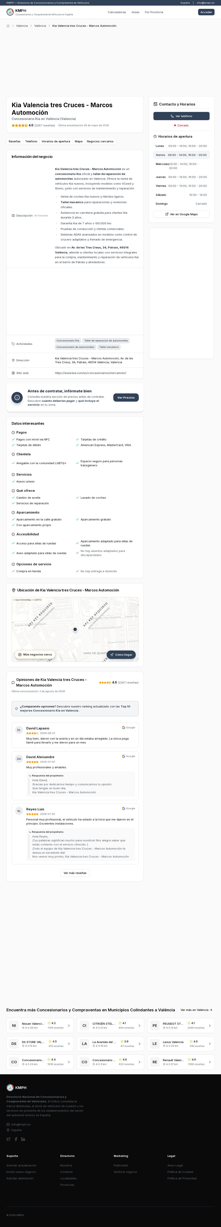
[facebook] (16, 1139)
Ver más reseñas (75, 873)
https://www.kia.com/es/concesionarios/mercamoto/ (90, 373)
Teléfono (31, 141)
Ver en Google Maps (184, 214)
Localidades (68, 1178)
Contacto (66, 1172)
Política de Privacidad (182, 1178)
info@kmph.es (206, 2)
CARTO (38, 599)
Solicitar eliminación (19, 1178)
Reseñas (15, 141)
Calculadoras (117, 12)
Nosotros (66, 1165)
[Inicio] (8, 25)
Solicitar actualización (21, 1165)
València (40, 25)
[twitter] (8, 1139)
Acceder (206, 12)
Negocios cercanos (100, 141)
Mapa (78, 141)
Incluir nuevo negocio (21, 1172)
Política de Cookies (180, 1172)
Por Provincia (154, 12)
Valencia (22, 25)
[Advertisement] (110, 61)
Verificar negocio (125, 1172)
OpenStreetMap (23, 599)
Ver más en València (194, 1010)
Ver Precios (126, 397)
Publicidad (121, 1165)
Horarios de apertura (56, 141)
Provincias (67, 1184)
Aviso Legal (175, 1165)
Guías (135, 12)
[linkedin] (23, 1139)
